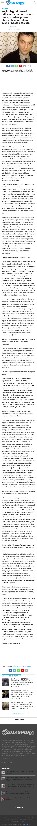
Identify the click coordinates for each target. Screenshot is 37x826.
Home (6, 817)
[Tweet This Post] (12, 65)
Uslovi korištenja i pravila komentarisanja (19, 819)
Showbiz (23, 817)
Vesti (11, 817)
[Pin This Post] (20, 65)
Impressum (15, 821)
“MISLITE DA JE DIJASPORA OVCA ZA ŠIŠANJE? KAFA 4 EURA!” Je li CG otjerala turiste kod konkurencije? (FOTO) (20, 779)
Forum (31, 817)
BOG (20, 666)
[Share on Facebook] (8, 65)
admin (12, 26)
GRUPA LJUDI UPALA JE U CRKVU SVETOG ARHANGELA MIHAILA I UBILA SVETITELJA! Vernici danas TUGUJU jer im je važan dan (22, 705)
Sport (17, 817)
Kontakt (23, 821)
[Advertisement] (18, 82)
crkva (24, 666)
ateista (15, 666)
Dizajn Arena (27, 824)
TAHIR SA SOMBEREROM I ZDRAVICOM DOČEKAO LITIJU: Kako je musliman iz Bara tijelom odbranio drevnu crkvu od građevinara (22, 682)
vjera (29, 666)
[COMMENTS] (28, 65)
